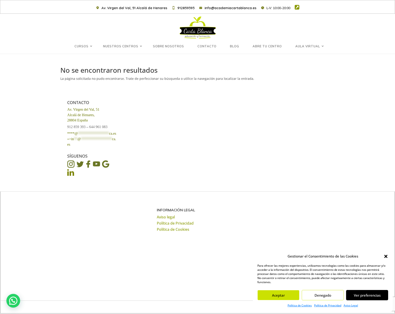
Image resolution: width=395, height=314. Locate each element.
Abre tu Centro (267, 46)
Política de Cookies (300, 305)
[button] (386, 256)
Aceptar (278, 295)
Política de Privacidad (327, 305)
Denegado (323, 295)
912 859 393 (76, 127)
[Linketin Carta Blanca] (71, 175)
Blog (234, 46)
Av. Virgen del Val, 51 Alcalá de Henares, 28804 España (83, 114)
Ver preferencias (367, 295)
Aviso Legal (351, 305)
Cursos (81, 46)
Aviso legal (166, 217)
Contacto (207, 46)
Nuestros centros (120, 46)
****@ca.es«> (91, 139)
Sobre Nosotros (168, 46)
